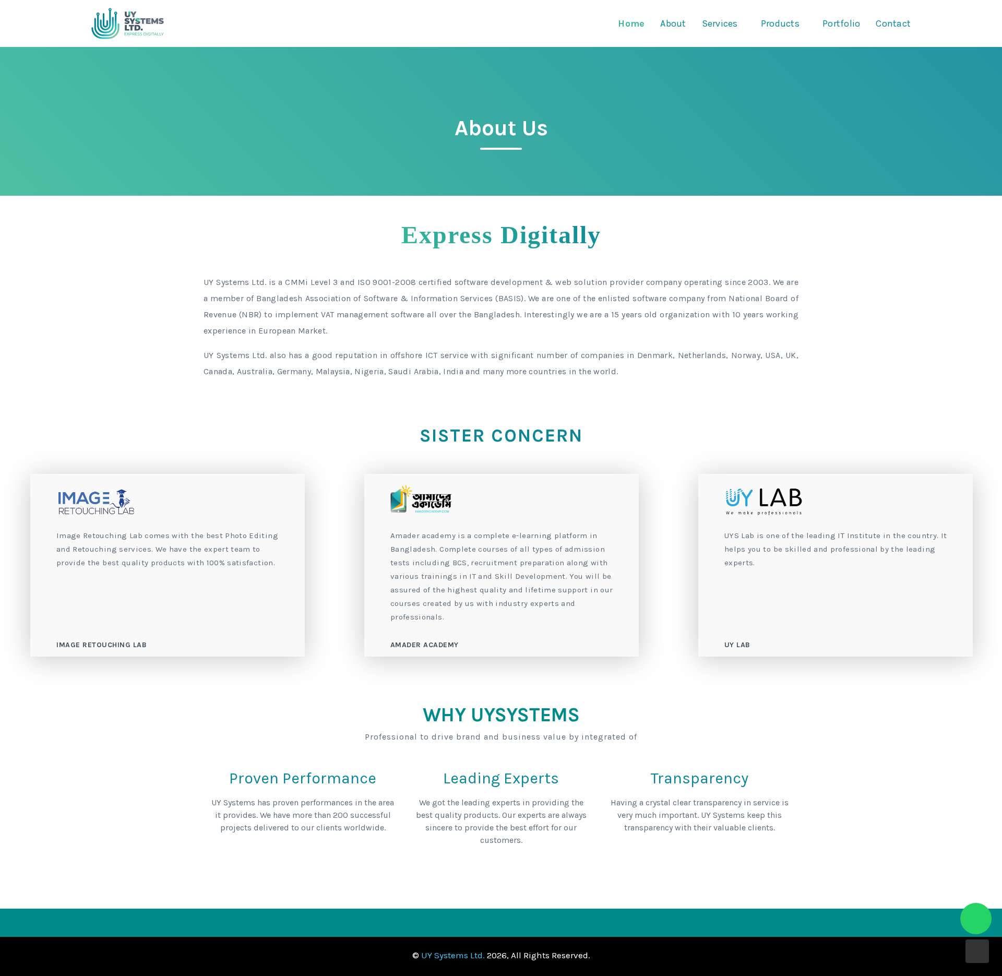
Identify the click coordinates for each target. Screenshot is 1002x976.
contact (893, 23)
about (673, 23)
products (780, 23)
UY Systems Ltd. (453, 955)
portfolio (841, 23)
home (631, 23)
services (720, 23)
